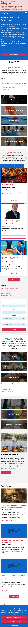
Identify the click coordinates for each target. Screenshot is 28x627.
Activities (3, 387)
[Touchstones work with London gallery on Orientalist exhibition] (14, 495)
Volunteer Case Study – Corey (13, 575)
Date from (14, 315)
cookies (15, 607)
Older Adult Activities (7, 391)
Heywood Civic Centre (7, 291)
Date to (14, 321)
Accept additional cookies (14, 617)
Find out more (14, 54)
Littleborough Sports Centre (8, 87)
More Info (18, 200)
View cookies (14, 625)
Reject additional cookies (14, 621)
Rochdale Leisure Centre (7, 92)
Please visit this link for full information (11, 9)
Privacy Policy (20, 604)
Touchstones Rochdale (7, 295)
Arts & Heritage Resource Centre (9, 288)
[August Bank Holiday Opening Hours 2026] (14, 531)
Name (14, 303)
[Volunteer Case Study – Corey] (14, 566)
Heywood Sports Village (7, 81)
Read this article (6, 520)
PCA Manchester (7, 184)
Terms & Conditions (9, 604)
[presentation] (14, 175)
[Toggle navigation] (26, 13)
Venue (14, 309)
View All (14, 279)
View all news (14, 596)
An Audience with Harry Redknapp (12, 221)
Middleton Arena (5, 89)
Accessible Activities (6, 389)
